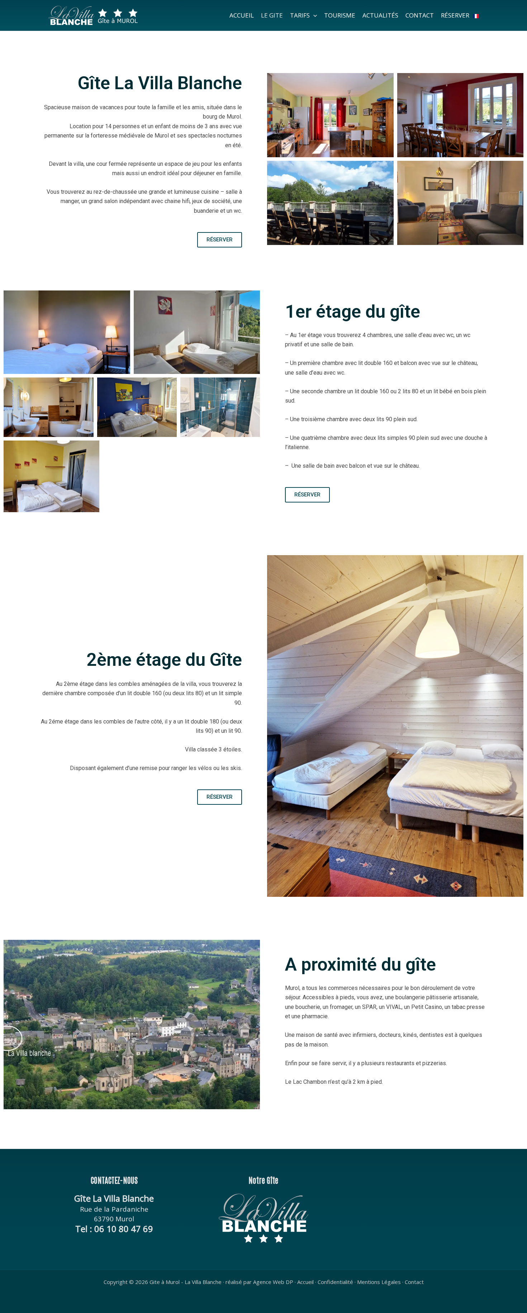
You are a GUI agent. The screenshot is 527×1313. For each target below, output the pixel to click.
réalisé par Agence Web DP (259, 1281)
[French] (476, 15)
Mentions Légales (379, 1281)
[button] (313, 15)
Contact (414, 1281)
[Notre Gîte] (263, 1218)
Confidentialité (335, 1281)
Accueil (305, 1281)
